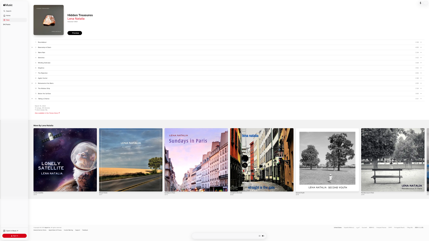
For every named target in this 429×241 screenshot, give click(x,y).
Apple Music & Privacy (55, 230)
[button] (14, 11)
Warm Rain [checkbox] (41, 52)
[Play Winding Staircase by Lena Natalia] (36, 63)
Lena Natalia (76, 18)
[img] (8, 5)
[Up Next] (259, 235)
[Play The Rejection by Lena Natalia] (36, 73)
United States (338, 227)
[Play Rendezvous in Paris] (364, 188)
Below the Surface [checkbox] (44, 93)
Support (77, 230)
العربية (358, 227)
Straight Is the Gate (237, 129)
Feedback (85, 230)
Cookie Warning (68, 230)
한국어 (390, 227)
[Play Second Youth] (298, 188)
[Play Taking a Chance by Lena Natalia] (36, 99)
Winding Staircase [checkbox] (44, 63)
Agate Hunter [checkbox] (42, 78)
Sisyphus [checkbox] (41, 68)
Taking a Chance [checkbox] (43, 99)
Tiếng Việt (410, 227)
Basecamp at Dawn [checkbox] (44, 47)
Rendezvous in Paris (368, 129)
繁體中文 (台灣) (419, 227)
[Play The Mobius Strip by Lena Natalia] (36, 88)
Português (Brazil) (399, 227)
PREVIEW (416, 42)
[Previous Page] (31, 160)
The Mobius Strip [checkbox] (44, 88)
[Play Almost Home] (102, 188)
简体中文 (371, 227)
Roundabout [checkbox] (42, 42)
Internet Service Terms (40, 230)
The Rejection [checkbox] (43, 73)
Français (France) (381, 227)
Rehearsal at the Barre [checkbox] (46, 83)
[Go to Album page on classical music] (420, 3)
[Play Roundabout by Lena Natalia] (36, 42)
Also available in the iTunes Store (46, 113)
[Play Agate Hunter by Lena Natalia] (36, 78)
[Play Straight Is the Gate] (233, 188)
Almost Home (103, 129)
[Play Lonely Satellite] (36, 188)
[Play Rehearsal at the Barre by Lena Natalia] (36, 83)
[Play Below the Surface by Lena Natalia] (36, 94)
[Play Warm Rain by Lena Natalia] (36, 53)
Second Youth (301, 129)
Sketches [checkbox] (41, 57)
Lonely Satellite (39, 129)
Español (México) (349, 227)
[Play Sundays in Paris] (167, 188)
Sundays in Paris (170, 129)
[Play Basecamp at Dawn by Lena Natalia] (36, 47)
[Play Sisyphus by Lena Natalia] (36, 68)
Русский (364, 227)
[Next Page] (426, 160)
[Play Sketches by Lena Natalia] (36, 58)
